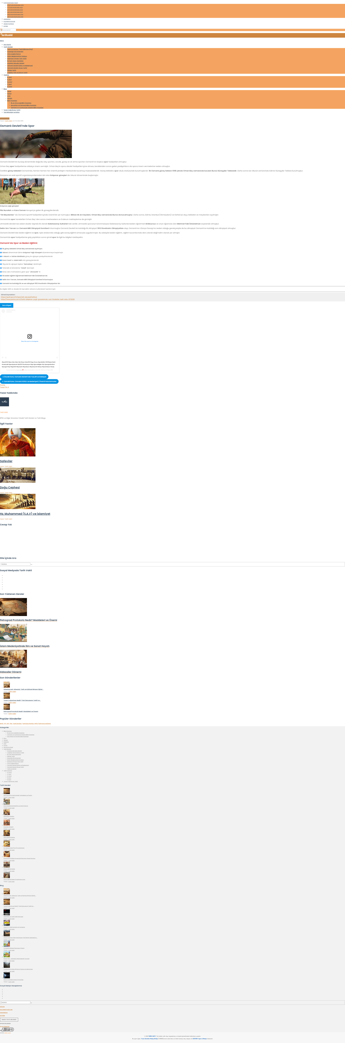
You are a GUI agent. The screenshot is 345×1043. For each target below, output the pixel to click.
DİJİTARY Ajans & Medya (200, 1038)
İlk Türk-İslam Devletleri (15, 61)
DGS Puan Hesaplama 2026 (15, 14)
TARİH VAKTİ (7, 1033)
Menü (2, 41)
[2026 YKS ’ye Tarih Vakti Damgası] (7, 915)
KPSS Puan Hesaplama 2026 (15, 5)
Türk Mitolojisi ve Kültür (12, 112)
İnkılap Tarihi (11, 70)
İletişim (6, 26)
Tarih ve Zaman (11, 769)
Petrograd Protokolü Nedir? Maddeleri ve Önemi (21, 711)
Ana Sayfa (7, 45)
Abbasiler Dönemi (9, 816)
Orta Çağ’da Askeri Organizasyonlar (14, 879)
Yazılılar (6, 75)
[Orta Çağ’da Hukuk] (7, 867)
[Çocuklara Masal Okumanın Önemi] (7, 946)
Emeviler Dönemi (8, 827)
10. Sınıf (9, 82)
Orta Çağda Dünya (14, 54)
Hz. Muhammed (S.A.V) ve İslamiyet (25, 514)
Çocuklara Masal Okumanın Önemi (14, 948)
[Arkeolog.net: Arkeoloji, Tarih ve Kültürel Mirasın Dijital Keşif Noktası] (7, 687)
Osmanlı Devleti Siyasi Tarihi (17, 68)
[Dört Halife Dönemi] (7, 835)
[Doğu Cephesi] (172, 475)
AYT (8, 724)
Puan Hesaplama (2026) (11, 3)
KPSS (1, 724)
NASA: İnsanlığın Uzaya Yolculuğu (13, 980)
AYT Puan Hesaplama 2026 (15, 10)
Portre (9, 94)
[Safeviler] (172, 442)
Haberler (6, 742)
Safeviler (6, 461)
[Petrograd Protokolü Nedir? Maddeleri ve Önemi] (7, 709)
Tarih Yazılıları (8, 771)
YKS (11, 724)
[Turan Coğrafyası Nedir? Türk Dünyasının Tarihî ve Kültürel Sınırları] (7, 698)
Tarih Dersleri (8, 47)
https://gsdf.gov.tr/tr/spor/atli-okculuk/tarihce (19, 297)
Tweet (2, 387)
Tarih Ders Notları (28, 724)
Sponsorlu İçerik (8, 747)
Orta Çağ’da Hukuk (9, 869)
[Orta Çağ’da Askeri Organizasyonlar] (7, 878)
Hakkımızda (7, 19)
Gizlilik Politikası (9, 24)
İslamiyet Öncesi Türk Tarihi (17, 59)
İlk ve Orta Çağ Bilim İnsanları (21, 103)
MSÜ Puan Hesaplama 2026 (15, 17)
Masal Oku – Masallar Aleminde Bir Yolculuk (16, 959)
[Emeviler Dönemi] (7, 825)
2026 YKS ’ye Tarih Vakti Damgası (13, 916)
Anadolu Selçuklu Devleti (15, 63)
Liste (8, 96)
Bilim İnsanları (12, 101)
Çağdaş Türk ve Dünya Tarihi (17, 73)
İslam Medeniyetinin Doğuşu (17, 56)
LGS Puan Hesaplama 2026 (15, 12)
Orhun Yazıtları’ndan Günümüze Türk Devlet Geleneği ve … (21, 938)
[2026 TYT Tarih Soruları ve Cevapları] (7, 925)
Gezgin (9, 98)
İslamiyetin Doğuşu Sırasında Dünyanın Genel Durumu (19, 858)
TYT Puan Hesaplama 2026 (15, 7)
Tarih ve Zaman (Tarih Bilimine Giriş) (20, 49)
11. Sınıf (9, 84)
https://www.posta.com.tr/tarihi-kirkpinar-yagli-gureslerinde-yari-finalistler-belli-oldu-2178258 (38, 299)
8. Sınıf (9, 77)
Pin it (7, 387)
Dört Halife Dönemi (9, 837)
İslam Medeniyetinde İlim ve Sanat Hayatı (16, 806)
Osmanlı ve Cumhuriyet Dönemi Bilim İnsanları (27, 108)
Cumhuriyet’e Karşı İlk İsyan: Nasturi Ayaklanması (18, 969)
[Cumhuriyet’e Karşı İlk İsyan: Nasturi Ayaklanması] (7, 967)
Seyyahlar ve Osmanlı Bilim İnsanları (23, 105)
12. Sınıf (9, 87)
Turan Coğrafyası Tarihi (12, 110)
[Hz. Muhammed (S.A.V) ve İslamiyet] (172, 502)
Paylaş (2, 385)
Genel (9, 91)
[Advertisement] (54, 541)
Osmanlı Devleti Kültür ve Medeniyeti (20, 66)
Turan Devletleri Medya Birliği (149, 1038)
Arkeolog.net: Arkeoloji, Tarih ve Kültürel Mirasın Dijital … (23, 689)
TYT (5, 724)
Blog (5, 89)
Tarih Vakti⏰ (20, 370)
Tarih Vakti (8, 121)
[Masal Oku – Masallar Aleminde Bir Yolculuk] (7, 957)
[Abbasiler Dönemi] (7, 814)
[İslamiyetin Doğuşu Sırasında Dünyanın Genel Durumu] (7, 856)
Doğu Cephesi (10, 487)
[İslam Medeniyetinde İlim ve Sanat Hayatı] (7, 804)
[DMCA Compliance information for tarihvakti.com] (7, 1031)
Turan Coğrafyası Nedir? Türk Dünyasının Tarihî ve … (22, 700)
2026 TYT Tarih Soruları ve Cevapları (14, 927)
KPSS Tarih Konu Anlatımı (42, 724)
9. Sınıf (9, 80)
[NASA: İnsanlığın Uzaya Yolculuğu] (7, 978)
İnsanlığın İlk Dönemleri (15, 52)
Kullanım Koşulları (9, 21)
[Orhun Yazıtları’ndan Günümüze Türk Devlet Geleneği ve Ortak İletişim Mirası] (7, 936)
